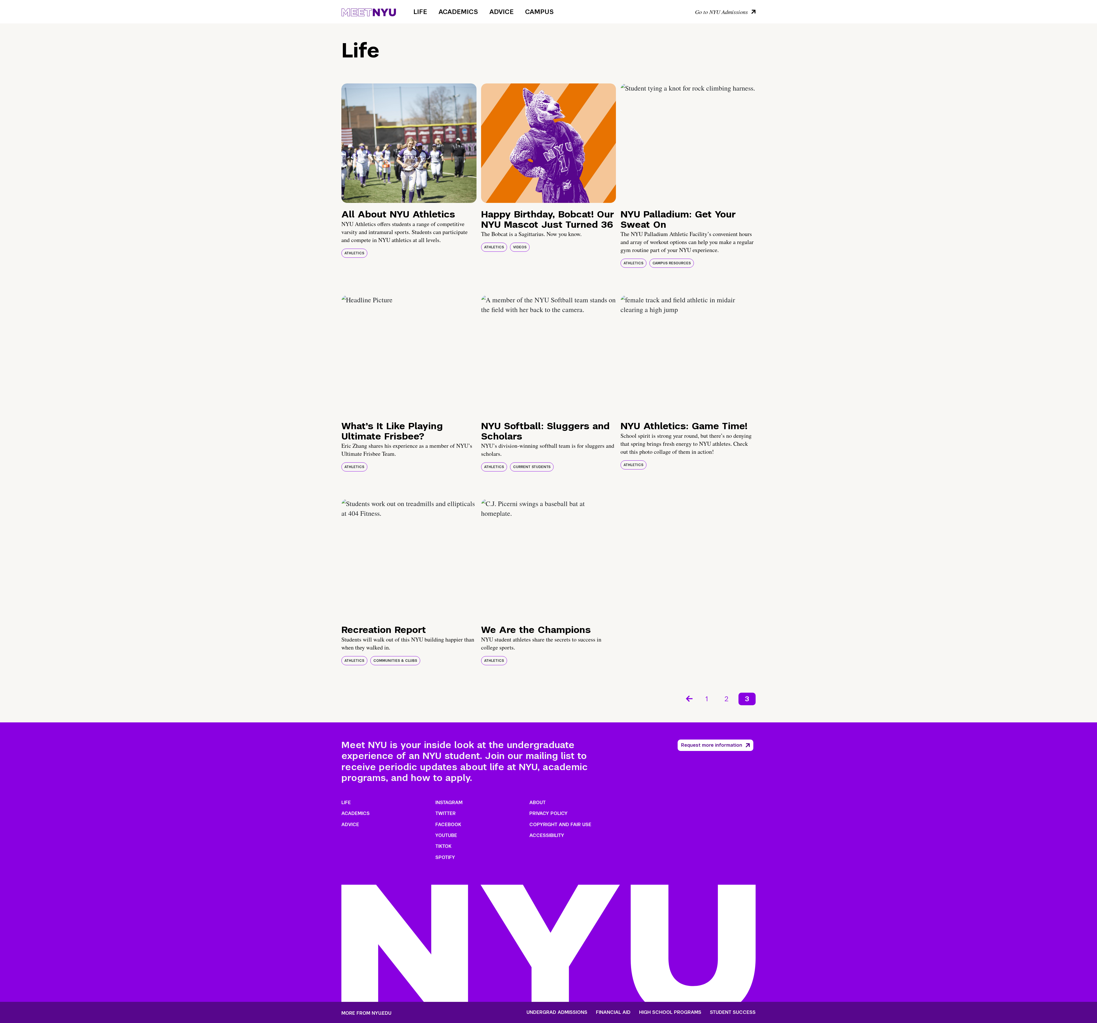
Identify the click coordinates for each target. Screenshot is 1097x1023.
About (537, 803)
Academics (458, 11)
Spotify (445, 857)
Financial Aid (613, 1012)
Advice (501, 11)
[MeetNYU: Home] (368, 11)
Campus (539, 11)
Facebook (448, 825)
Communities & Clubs (395, 660)
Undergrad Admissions (557, 1012)
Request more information (711, 745)
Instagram (449, 803)
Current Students (531, 467)
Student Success (733, 1012)
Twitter (445, 813)
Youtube (446, 835)
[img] (409, 143)
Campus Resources (671, 263)
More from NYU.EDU (366, 1013)
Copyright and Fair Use (560, 825)
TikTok (443, 846)
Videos (520, 247)
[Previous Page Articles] (688, 698)
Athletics (354, 253)
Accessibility (546, 835)
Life (420, 11)
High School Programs (670, 1012)
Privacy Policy (548, 813)
